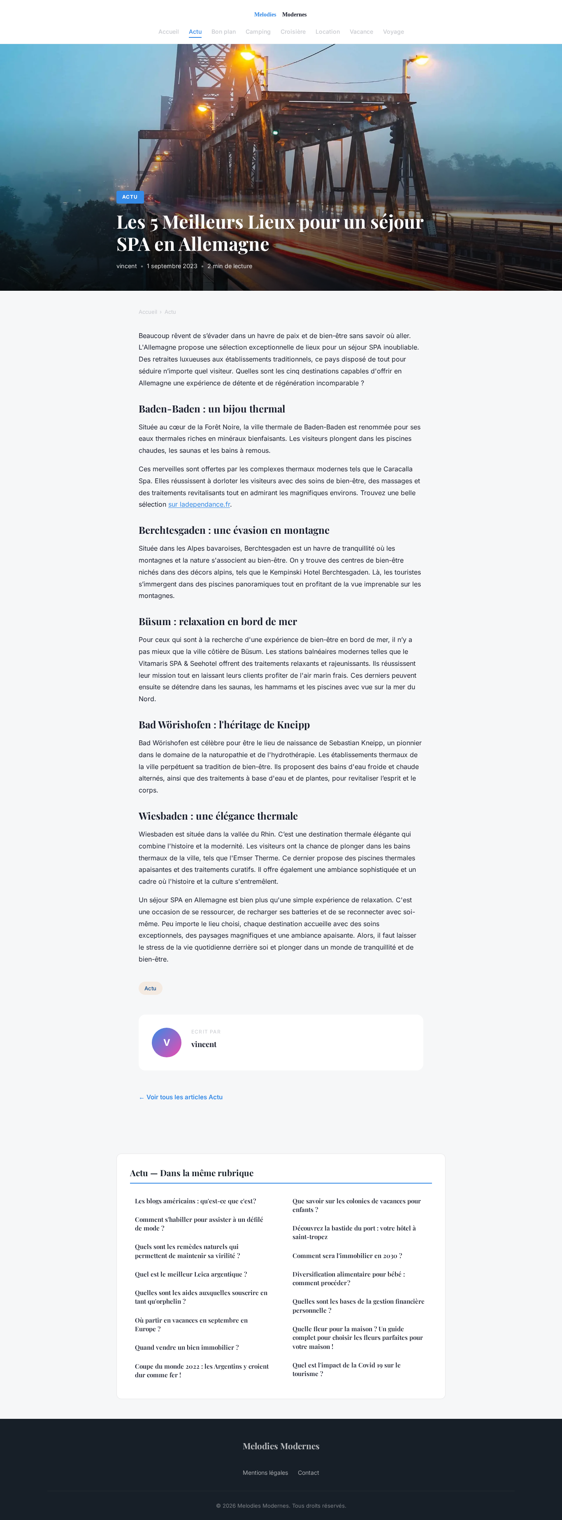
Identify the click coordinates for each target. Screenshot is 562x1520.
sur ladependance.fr (199, 504)
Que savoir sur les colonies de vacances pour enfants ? (357, 1205)
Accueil (168, 31)
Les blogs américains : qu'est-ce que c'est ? (195, 1201)
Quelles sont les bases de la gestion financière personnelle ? (359, 1305)
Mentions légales (265, 1472)
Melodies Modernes (281, 1445)
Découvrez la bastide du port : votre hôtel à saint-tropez (354, 1232)
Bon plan (223, 31)
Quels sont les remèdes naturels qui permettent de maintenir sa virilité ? (187, 1250)
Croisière (293, 31)
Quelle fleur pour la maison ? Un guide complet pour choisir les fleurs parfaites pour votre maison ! (358, 1338)
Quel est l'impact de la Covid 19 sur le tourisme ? (347, 1369)
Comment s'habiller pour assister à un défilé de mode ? (199, 1223)
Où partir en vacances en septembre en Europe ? (191, 1324)
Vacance (361, 31)
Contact (308, 1472)
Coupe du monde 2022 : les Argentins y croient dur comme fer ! (202, 1370)
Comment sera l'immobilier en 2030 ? (347, 1255)
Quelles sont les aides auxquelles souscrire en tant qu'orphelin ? (201, 1296)
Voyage (393, 31)
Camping (258, 31)
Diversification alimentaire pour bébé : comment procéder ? (349, 1278)
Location (328, 31)
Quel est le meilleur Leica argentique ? (191, 1274)
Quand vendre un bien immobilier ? (187, 1347)
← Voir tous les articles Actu (181, 1097)
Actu (195, 31)
